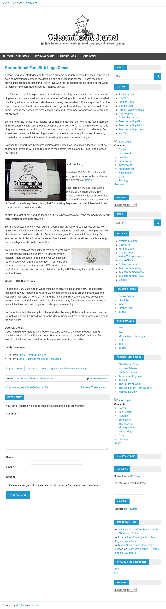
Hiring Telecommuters (131, 109)
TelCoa (123, 348)
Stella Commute (128, 372)
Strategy (123, 180)
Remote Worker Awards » (95, 387)
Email (10, 467)
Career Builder (127, 296)
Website (10, 476)
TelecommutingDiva (130, 376)
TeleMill (123, 380)
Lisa (120, 537)
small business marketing (73, 368)
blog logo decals (14, 368)
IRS (116, 573)
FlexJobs (124, 300)
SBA (116, 569)
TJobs (122, 311)
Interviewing (125, 165)
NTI (121, 340)
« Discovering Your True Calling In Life (26, 387)
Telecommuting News (16, 56)
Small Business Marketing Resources (39, 358)
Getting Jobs (126, 105)
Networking (125, 172)
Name (10, 457)
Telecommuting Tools (131, 129)
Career (122, 149)
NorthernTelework (129, 368)
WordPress (21, 605)
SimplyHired (126, 308)
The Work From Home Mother (135, 387)
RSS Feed (135, 476)
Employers (125, 161)
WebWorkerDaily (128, 391)
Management (126, 168)
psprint (53, 368)
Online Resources (44, 378)
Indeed (122, 304)
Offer (121, 176)
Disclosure (31, 3)
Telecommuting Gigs (130, 121)
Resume (123, 157)
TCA (121, 344)
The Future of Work (130, 383)
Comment (12, 413)
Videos (123, 133)
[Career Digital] (123, 141)
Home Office (89, 56)
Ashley (122, 529)
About (6, 3)
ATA (121, 328)
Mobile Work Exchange (132, 336)
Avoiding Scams (44, 56)
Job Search (125, 153)
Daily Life (14, 378)
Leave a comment (99, 378)
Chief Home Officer (129, 364)
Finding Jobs (68, 56)
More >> (119, 184)
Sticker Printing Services (32, 354)
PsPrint (89, 180)
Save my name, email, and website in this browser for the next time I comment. (55, 485)
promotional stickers (36, 368)
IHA (121, 332)
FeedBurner (131, 509)
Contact (17, 3)
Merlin (35, 605)
